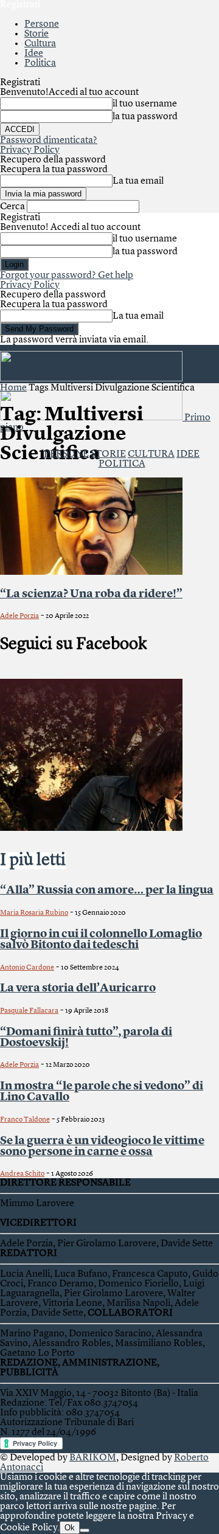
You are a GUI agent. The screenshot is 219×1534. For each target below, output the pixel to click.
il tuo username (145, 104)
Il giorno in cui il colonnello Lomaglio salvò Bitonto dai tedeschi (101, 940)
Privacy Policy (30, 150)
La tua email (138, 181)
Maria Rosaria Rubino (34, 913)
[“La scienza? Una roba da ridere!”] (91, 572)
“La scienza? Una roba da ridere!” (91, 594)
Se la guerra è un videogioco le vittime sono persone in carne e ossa (102, 1146)
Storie (36, 34)
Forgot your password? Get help (66, 275)
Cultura (40, 44)
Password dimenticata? (48, 140)
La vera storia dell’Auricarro (78, 988)
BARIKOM (92, 1458)
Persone (41, 24)
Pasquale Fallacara (29, 1011)
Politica (40, 63)
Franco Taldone (25, 1119)
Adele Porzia (19, 616)
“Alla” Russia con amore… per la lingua (107, 890)
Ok (69, 1527)
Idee (33, 53)
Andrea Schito (22, 1174)
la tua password (145, 117)
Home (13, 388)
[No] (84, 1530)
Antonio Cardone (27, 967)
